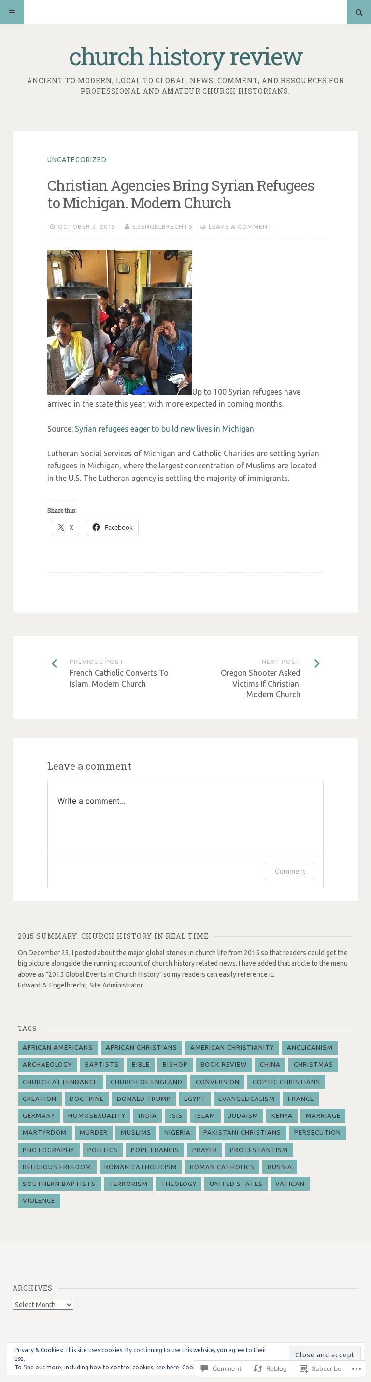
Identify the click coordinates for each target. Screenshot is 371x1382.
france (301, 1098)
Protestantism (259, 1149)
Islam (205, 1115)
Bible (141, 1064)
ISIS (176, 1115)
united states (236, 1183)
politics (102, 1149)
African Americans (58, 1047)
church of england (147, 1081)
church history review (185, 56)
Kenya (282, 1115)
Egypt (195, 1098)
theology (179, 1183)
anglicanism (310, 1047)
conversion (218, 1081)
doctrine (87, 1098)
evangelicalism (246, 1098)
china (270, 1064)
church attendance (60, 1081)
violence (39, 1200)
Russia (280, 1166)
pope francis (155, 1149)
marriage (323, 1115)
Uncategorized (77, 160)
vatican (290, 1183)
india (148, 1115)
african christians (141, 1047)
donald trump (144, 1098)
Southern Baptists (59, 1183)
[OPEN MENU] (12, 12)
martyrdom (45, 1132)
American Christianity (232, 1047)
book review (223, 1064)
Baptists (102, 1064)
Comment (290, 871)
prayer (204, 1149)
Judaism (243, 1115)
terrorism (128, 1183)
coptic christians (286, 1081)
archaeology (47, 1064)
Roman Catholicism (140, 1166)
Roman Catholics (222, 1166)
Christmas (313, 1064)
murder (94, 1132)
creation (40, 1098)
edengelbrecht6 (162, 226)
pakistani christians (242, 1132)
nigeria (177, 1132)
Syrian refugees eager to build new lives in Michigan (164, 428)
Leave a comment (240, 226)
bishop (175, 1064)
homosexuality (97, 1115)
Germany (39, 1115)
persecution (317, 1132)
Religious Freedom (57, 1166)
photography (48, 1149)
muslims (136, 1132)
